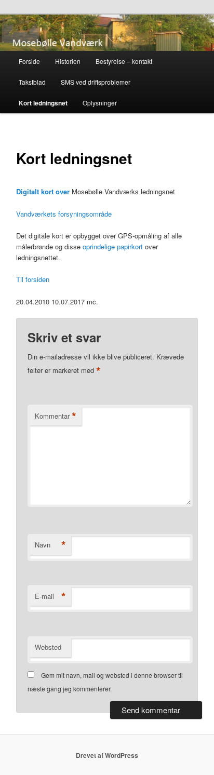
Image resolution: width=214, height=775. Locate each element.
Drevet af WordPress (107, 755)
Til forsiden (32, 279)
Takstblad (32, 81)
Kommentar (55, 416)
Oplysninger (100, 102)
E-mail (50, 596)
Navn (50, 545)
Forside (29, 61)
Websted (48, 647)
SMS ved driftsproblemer (95, 81)
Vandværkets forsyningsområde (64, 214)
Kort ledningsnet (43, 103)
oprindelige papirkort (113, 246)
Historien (68, 61)
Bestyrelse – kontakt (124, 61)
